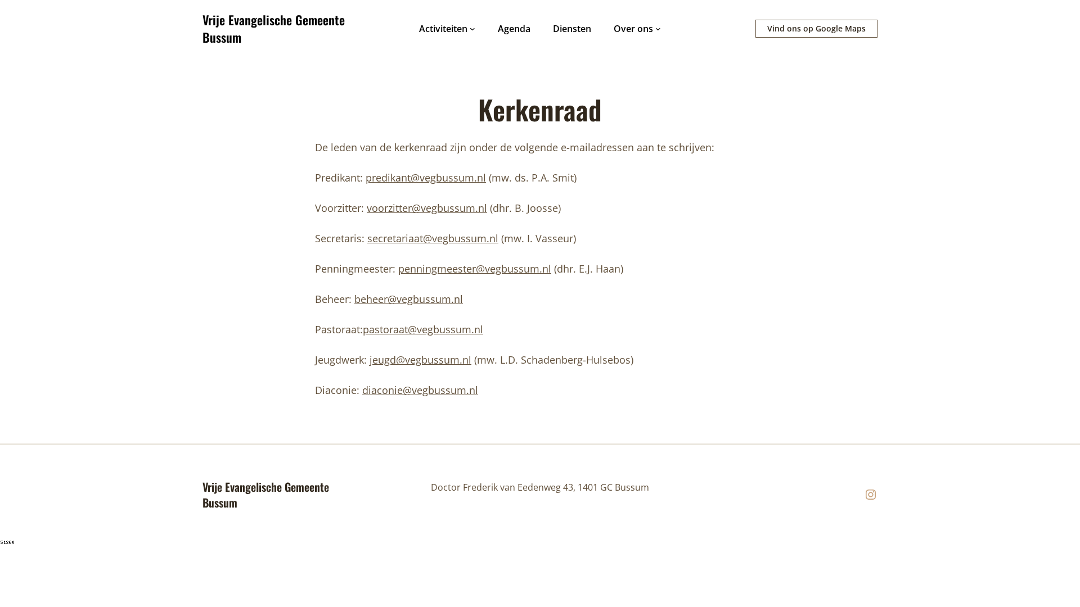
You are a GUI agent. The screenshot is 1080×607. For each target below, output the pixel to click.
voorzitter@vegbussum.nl (427, 208)
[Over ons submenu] (658, 28)
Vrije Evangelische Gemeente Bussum (273, 28)
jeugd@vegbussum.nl (420, 359)
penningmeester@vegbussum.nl (474, 268)
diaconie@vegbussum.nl (420, 390)
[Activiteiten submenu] (472, 28)
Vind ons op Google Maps (816, 28)
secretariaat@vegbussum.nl (432, 238)
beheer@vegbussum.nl (408, 299)
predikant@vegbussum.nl (426, 177)
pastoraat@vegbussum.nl (423, 329)
